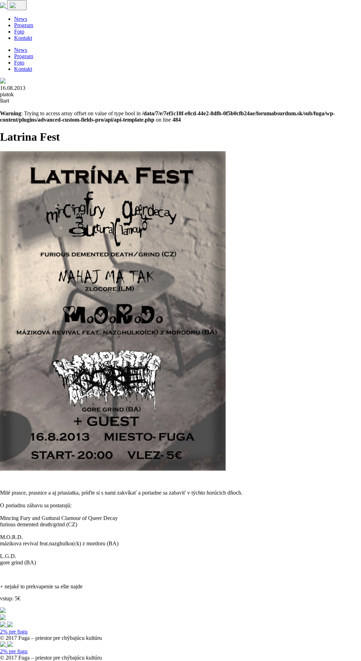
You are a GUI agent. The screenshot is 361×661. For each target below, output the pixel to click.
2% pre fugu (13, 632)
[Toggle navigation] (17, 5)
